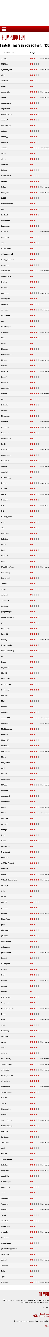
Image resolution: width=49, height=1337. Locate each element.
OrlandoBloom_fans (9, 880)
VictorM (4, 1210)
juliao (3, 623)
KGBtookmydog (7, 651)
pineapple (5, 930)
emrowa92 (5, 388)
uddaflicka (5, 1176)
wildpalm (4, 1232)
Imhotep (4, 539)
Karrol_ (4, 640)
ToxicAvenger (6, 1159)
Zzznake (4, 1282)
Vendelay (5, 1198)
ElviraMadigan (7, 355)
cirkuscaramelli (7, 254)
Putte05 (4, 958)
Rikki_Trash (6, 997)
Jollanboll (5, 600)
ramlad (4, 980)
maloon (4, 707)
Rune (3, 1014)
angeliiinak (5, 109)
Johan (3, 589)
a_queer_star (6, 70)
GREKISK (5, 461)
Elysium (4, 360)
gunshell (4, 472)
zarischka (5, 1254)
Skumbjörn (5, 1087)
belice (3, 187)
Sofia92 (4, 1098)
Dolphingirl (5, 315)
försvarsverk (6, 438)
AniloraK (4, 120)
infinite (3, 545)
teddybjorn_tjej (7, 1126)
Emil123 (4, 371)
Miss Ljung (5, 779)
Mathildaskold (6, 729)
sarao (3, 1042)
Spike (3, 1103)
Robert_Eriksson (7, 1008)
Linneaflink (5, 679)
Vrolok (3, 1215)
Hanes (3, 483)
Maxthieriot (5, 751)
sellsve (4, 1053)
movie (3, 807)
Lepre (3, 662)
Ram (3, 975)
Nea (3, 835)
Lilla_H (4, 673)
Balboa (4, 170)
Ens (2, 399)
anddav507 (5, 92)
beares (4, 181)
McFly (3, 757)
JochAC (4, 584)
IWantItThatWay (7, 567)
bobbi (3, 198)
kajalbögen (5, 628)
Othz (3, 891)
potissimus (5, 947)
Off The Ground (7, 863)
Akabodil (4, 81)
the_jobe (4, 1131)
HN (2, 511)
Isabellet (4, 556)
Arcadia (4, 148)
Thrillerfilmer (38, 1316)
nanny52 (4, 830)
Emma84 (4, 377)
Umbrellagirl (6, 1182)
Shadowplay (6, 1059)
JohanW (4, 595)
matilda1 (4, 735)
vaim (3, 1193)
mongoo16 (5, 796)
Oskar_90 (5, 885)
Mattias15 (5, 740)
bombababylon (7, 204)
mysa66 (4, 824)
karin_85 (4, 634)
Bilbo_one (5, 192)
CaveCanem (6, 248)
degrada (4, 304)
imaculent (5, 533)
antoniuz (4, 142)
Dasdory (4, 287)
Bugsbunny (5, 220)
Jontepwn (5, 606)
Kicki (3, 656)
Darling (4, 282)
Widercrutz (5, 1226)
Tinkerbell (5, 1143)
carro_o (4, 243)
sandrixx (4, 1036)
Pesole (4, 913)
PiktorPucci (5, 919)
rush (3, 1020)
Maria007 (5, 723)
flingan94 (5, 427)
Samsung (5, 1031)
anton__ (4, 137)
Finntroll (4, 422)
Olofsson (4, 869)
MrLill (3, 813)
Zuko (3, 1271)
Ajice (3, 75)
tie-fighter (5, 1137)
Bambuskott (6, 176)
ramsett (4, 986)
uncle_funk (5, 1187)
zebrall (4, 1260)
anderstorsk (6, 103)
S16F (3, 1025)
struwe (4, 1115)
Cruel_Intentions (7, 260)
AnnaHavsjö (6, 125)
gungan (4, 466)
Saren (3, 1048)
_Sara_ (4, 58)
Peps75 (4, 902)
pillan (3, 925)
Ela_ (3, 338)
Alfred (3, 86)
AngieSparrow (6, 114)
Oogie (3, 874)
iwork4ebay (5, 572)
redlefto (4, 992)
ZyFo (3, 1277)
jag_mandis (5, 578)
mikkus (4, 774)
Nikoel (3, 841)
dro (2, 321)
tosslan (4, 1154)
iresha (3, 550)
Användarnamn (7, 53)
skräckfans (5, 1081)
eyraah (4, 410)
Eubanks (4, 405)
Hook (3, 522)
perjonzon (5, 908)
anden (3, 97)
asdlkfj (3, 153)
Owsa (3, 897)
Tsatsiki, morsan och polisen (21, 45)
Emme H (4, 382)
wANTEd (4, 1221)
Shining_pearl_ (7, 1064)
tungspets (5, 1170)
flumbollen (5, 433)
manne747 (5, 718)
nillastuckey (5, 846)
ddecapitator (6, 299)
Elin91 (3, 343)
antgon (4, 131)
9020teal (4, 64)
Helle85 (4, 489)
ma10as (4, 695)
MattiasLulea (6, 746)
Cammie (4, 232)
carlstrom (5, 237)
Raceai (4, 969)
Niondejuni (5, 852)
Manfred (4, 712)
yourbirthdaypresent (9, 1249)
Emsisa (4, 394)
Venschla (4, 1204)
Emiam (4, 366)
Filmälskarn (5, 416)
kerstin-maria (6, 645)
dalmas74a (5, 271)
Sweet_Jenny (6, 1120)
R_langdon (5, 964)
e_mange (5, 332)
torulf (3, 1148)
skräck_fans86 (7, 1075)
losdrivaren (5, 690)
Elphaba (4, 349)
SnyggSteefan (6, 1092)
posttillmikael (6, 941)
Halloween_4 (6, 477)
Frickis (3, 444)
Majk (3, 701)
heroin (3, 494)
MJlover (4, 785)
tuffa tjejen (5, 1165)
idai (2, 528)
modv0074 (5, 790)
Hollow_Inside (6, 517)
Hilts (3, 505)
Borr (3, 209)
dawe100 (5, 293)
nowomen (5, 858)
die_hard (4, 310)
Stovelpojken (6, 1109)
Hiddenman (5, 500)
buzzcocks (5, 226)
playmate (5, 936)
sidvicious (5, 1070)
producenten (6, 953)
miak (3, 768)
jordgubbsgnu (6, 612)
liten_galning (6, 684)
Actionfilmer (39, 1314)
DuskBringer (6, 327)
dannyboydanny (7, 276)
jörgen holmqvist (7, 617)
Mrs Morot (5, 818)
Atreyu (3, 159)
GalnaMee (5, 450)
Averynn (4, 165)
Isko (3, 561)
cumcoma (5, 265)
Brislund (4, 215)
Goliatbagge (6, 455)
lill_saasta (5, 667)
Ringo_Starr (6, 1003)
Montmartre (6, 802)
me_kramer (5, 763)
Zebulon (4, 1265)
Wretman (5, 1238)
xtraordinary (6, 1243)
